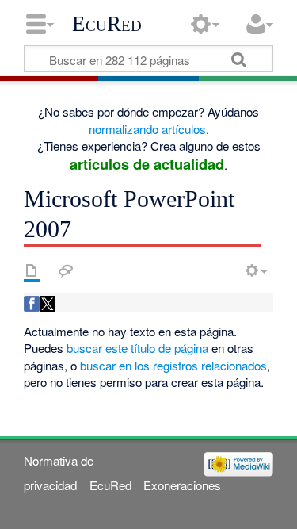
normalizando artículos (147, 129)
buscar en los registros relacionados (173, 365)
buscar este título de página (137, 347)
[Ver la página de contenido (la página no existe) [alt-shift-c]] (32, 270)
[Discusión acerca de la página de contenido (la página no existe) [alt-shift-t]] (66, 270)
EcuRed (107, 24)
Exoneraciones (182, 485)
